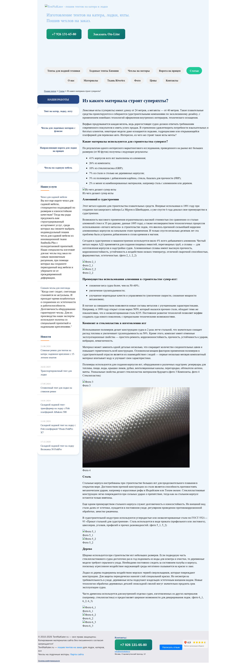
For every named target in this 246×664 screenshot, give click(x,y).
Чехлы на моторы (139, 71)
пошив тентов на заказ (70, 647)
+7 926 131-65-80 (64, 34)
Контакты (172, 80)
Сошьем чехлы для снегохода (55, 287)
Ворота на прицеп (170, 71)
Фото (137, 80)
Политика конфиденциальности (49, 660)
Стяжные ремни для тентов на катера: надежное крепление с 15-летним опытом (58, 354)
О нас (71, 80)
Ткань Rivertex (116, 80)
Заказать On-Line (106, 34)
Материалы (91, 80)
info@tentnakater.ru (122, 651)
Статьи (194, 71)
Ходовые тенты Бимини (104, 71)
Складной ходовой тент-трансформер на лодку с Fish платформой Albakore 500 (55, 408)
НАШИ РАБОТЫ (58, 99)
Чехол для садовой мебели (54, 196)
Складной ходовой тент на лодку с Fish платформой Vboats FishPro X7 (58, 429)
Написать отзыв (171, 647)
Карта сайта (77, 654)
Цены (153, 80)
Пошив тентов (50, 91)
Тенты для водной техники (63, 71)
